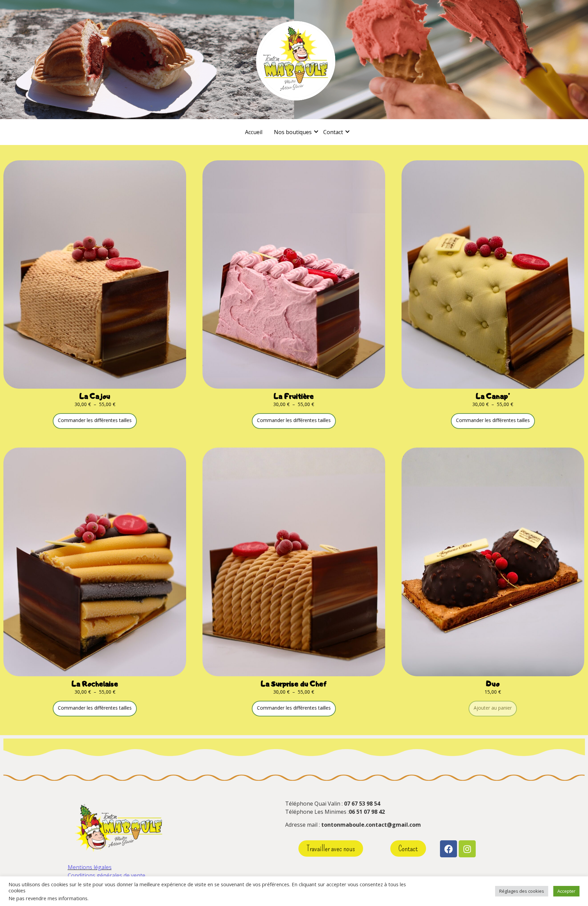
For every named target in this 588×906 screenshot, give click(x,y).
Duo (493, 683)
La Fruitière (294, 396)
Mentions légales (90, 867)
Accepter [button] (566, 891)
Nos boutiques (293, 132)
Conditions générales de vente (106, 875)
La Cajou (94, 396)
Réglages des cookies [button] (521, 891)
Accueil (253, 132)
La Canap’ (493, 396)
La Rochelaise (94, 683)
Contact (333, 132)
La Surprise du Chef (294, 683)
